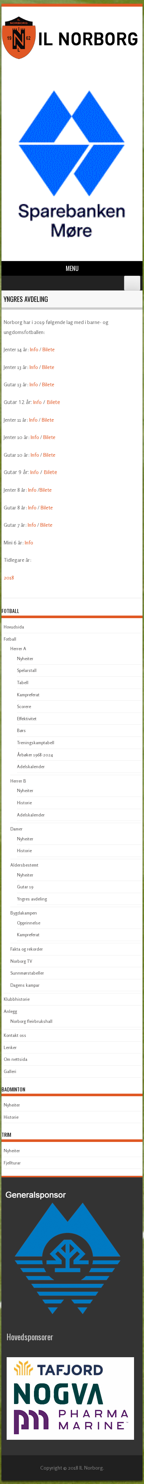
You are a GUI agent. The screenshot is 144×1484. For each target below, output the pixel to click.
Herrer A (18, 648)
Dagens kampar (25, 985)
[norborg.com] (70, 60)
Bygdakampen (23, 913)
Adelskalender (31, 766)
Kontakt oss (15, 1035)
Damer (16, 829)
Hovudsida (14, 627)
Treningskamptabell (35, 742)
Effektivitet (27, 718)
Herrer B (18, 781)
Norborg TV (21, 961)
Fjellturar (12, 1163)
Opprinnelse (28, 923)
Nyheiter (25, 658)
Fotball (10, 639)
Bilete (48, 349)
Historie (24, 802)
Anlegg (10, 1011)
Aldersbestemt (24, 865)
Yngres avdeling (32, 899)
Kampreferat (28, 694)
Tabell (22, 682)
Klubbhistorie (17, 999)
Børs (21, 730)
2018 (9, 577)
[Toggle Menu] (132, 283)
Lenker (10, 1047)
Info (34, 349)
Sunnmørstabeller (27, 973)
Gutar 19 (25, 886)
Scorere (24, 706)
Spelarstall (27, 670)
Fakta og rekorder (26, 949)
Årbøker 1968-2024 (35, 754)
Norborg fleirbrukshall (31, 1021)
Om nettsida (15, 1059)
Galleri (10, 1071)
